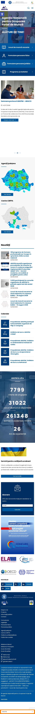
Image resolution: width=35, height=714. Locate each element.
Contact (3, 617)
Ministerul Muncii (6, 644)
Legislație (4, 622)
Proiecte (3, 612)
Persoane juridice (6, 627)
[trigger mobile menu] (32, 8)
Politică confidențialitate (9, 635)
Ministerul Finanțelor (7, 647)
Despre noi (4, 610)
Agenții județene (6, 630)
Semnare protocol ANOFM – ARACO (16, 101)
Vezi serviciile (17, 476)
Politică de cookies (7, 637)
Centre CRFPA (5, 633)
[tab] (5, 246)
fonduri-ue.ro (26, 677)
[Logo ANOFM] (4, 8)
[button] (2, 14)
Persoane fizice (6, 625)
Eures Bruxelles (5, 651)
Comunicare (5, 620)
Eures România (5, 649)
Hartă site (4, 699)
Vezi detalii (7, 194)
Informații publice (6, 614)
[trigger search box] (28, 8)
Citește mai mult (9, 120)
